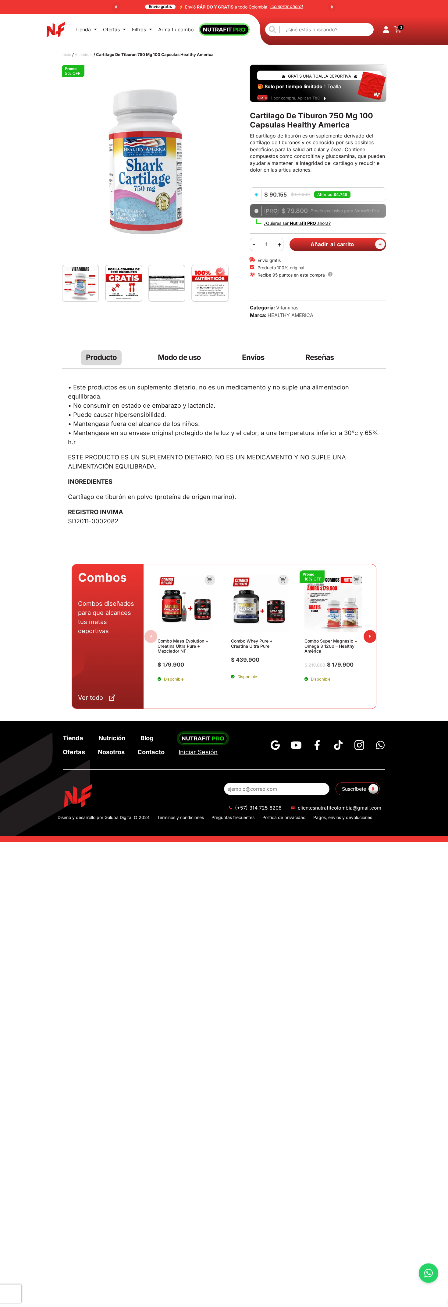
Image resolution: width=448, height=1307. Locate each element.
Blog (147, 738)
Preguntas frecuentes (233, 817)
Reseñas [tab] (319, 357)
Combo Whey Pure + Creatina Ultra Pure (251, 643)
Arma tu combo (176, 29)
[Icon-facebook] (317, 745)
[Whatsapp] (380, 745)
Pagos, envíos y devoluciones (342, 817)
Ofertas (111, 29)
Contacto (151, 752)
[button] (115, 7)
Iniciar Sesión (198, 752)
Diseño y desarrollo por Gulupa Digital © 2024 (104, 817)
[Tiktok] (338, 745)
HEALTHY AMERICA (290, 315)
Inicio (66, 54)
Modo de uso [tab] (179, 357)
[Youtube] (296, 745)
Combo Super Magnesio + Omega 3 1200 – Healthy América (330, 646)
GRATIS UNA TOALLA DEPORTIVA (319, 76)
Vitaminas (84, 54)
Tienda (83, 29)
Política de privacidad (284, 817)
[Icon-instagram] (359, 745)
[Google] (275, 745)
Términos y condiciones (180, 817)
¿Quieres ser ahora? (297, 223)
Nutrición (111, 738)
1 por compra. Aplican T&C (295, 98)
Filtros (139, 29)
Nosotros (111, 752)
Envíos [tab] (253, 357)
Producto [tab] (101, 357)
